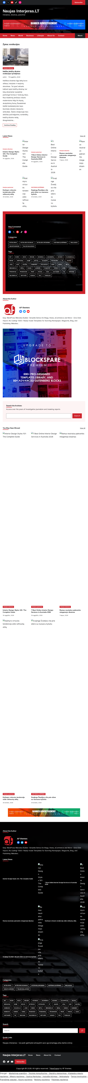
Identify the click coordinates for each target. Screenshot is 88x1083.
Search (77, 416)
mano (60, 264)
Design (32, 257)
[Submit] (82, 1030)
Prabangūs (23, 271)
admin (5, 77)
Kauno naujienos (25, 1080)
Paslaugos (74, 242)
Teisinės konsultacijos (38, 1073)
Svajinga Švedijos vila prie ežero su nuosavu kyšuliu (39, 192)
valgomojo (13, 275)
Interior (45, 260)
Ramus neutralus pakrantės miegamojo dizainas (67, 155)
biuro (17, 257)
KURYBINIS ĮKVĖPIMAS (37, 187)
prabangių (12, 271)
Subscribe (20, 1062)
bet (10, 257)
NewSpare (54, 1068)
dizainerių (50, 257)
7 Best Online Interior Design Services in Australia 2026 (39, 157)
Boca (24, 257)
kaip (17, 264)
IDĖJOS (36, 260)
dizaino (60, 257)
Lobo (53, 264)
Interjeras (13, 242)
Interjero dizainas (8, 68)
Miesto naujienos (17, 1076)
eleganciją (70, 257)
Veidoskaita (64, 1076)
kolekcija (44, 264)
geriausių (20, 260)
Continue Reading (9, 125)
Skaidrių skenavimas (58, 1073)
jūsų (10, 264)
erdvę (11, 260)
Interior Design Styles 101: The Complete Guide (11, 154)
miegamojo (13, 268)
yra (40, 275)
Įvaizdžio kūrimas (50, 1076)
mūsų (22, 268)
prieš (32, 271)
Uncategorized (14, 246)
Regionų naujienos (42, 1080)
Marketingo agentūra (18, 1073)
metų (67, 264)
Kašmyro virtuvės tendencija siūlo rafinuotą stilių (9, 192)
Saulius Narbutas (33, 1076)
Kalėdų (25, 264)
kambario (34, 264)
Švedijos (48, 275)
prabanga (72, 268)
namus (56, 268)
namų (64, 268)
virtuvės (24, 275)
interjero (54, 260)
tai (64, 271)
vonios (32, 275)
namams (38, 268)
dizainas (41, 257)
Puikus (40, 271)
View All (82, 136)
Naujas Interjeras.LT (21, 11)
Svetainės (56, 271)
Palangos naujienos (60, 1080)
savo (47, 271)
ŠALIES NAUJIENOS (28, 246)
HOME (28, 260)
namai (30, 268)
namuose (47, 268)
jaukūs (69, 260)
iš (62, 260)
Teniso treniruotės (79, 1076)
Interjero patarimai (36, 152)
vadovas (71, 271)
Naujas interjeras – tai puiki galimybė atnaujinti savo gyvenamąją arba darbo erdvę (37, 1043)
